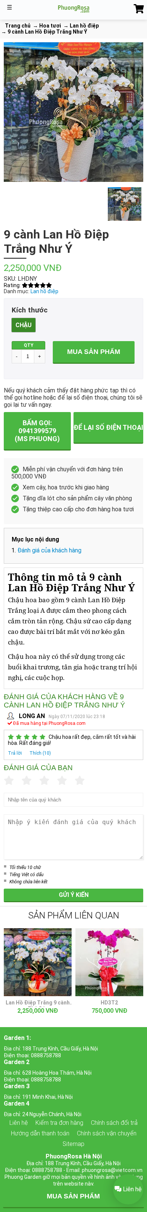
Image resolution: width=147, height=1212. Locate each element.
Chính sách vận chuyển (106, 1133)
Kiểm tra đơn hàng (59, 1122)
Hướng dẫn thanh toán (40, 1133)
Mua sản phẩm (93, 351)
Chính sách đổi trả (114, 1122)
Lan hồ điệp (44, 291)
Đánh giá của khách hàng (49, 550)
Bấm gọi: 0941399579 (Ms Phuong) (37, 431)
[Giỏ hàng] (139, 9)
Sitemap (73, 1143)
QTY (29, 345)
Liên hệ (18, 1122)
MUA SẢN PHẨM (73, 1196)
